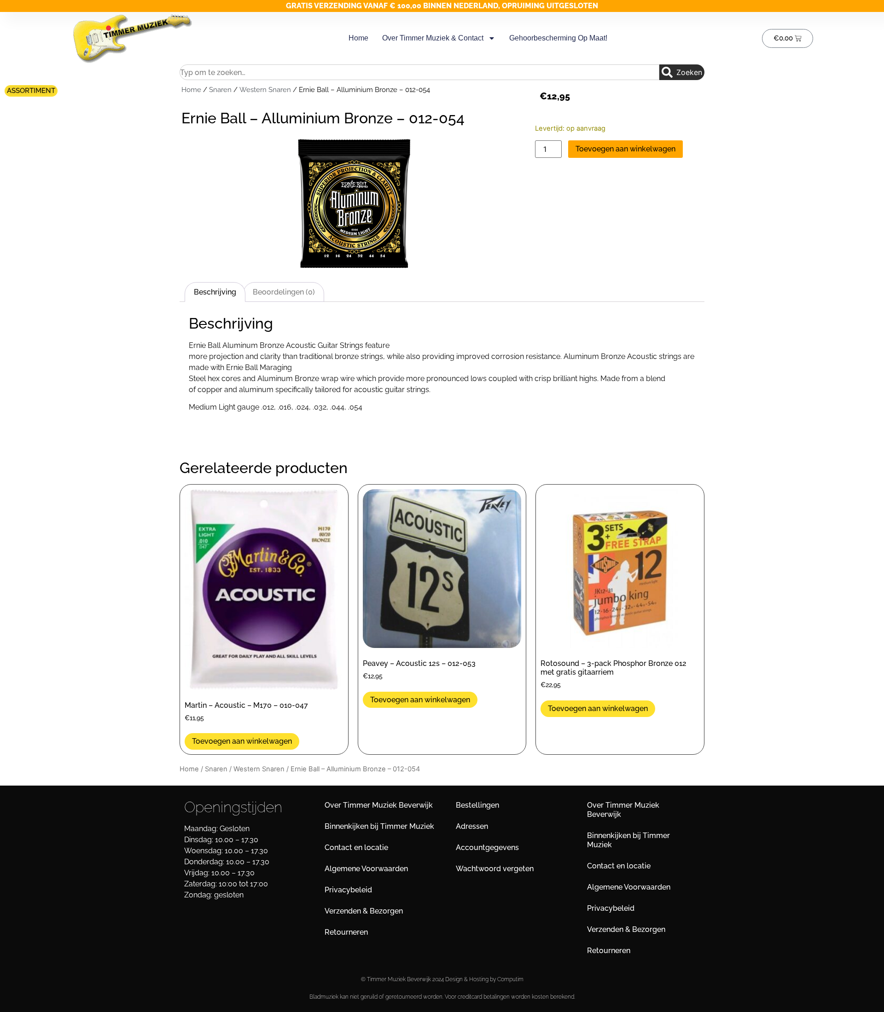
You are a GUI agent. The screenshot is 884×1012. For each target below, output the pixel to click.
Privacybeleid (348, 889)
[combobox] (419, 72)
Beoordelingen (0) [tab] (284, 292)
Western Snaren (265, 89)
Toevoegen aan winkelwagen (625, 149)
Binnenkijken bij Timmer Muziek (379, 826)
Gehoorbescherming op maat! (558, 38)
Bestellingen (477, 805)
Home (358, 38)
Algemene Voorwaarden (366, 868)
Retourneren (346, 932)
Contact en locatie (356, 847)
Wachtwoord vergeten (495, 868)
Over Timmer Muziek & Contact (432, 38)
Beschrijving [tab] (215, 292)
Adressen (472, 826)
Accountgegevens (487, 847)
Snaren (220, 89)
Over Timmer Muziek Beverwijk (379, 805)
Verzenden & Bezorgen (364, 911)
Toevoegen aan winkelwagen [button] (242, 741)
